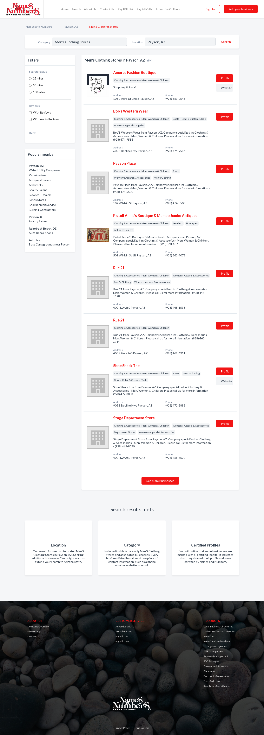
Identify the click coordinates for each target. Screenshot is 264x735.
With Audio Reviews (46, 119)
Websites (209, 636)
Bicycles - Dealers (40, 195)
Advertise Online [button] (167, 9)
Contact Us (107, 9)
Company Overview (38, 626)
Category (44, 42)
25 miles (38, 78)
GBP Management (214, 651)
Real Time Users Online (217, 686)
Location (137, 42)
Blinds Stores (37, 200)
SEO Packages (211, 661)
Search (76, 9)
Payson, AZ (71, 26)
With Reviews (42, 112)
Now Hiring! (34, 631)
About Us (90, 9)
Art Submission (124, 631)
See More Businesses (160, 480)
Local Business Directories (218, 626)
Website (226, 88)
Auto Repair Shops (41, 233)
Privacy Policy (122, 727)
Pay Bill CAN (144, 9)
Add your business (241, 9)
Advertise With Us (126, 626)
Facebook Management (217, 676)
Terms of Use (141, 727)
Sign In (210, 9)
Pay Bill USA (125, 9)
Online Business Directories (219, 631)
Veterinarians (37, 175)
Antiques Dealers (40, 180)
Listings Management (215, 646)
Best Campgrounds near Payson (49, 244)
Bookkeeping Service (42, 204)
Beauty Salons (38, 190)
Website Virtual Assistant (217, 641)
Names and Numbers (39, 26)
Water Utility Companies (44, 170)
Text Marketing (212, 681)
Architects (36, 185)
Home (64, 9)
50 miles (38, 85)
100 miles (39, 92)
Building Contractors (42, 209)
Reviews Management (216, 656)
